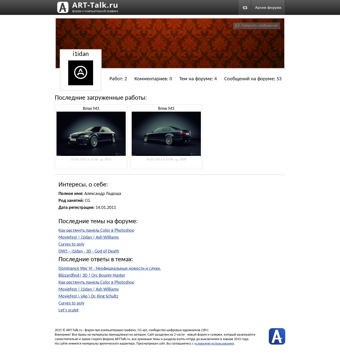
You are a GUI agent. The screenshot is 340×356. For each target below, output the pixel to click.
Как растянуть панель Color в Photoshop (96, 230)
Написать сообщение (259, 26)
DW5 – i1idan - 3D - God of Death (88, 251)
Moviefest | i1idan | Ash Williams (88, 237)
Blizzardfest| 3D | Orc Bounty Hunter (91, 275)
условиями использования (214, 344)
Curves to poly (71, 244)
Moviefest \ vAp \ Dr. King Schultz (88, 296)
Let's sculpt (68, 310)
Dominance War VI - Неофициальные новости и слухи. (109, 268)
